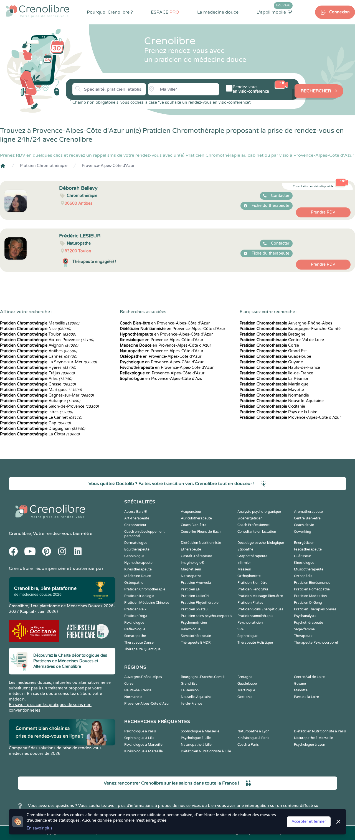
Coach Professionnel (253, 525)
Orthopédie (303, 576)
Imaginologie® (192, 563)
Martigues (41, 389)
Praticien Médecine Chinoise (146, 603)
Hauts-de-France (280, 367)
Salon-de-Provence (49, 406)
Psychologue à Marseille (143, 745)
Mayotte (272, 389)
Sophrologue (247, 636)
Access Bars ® (135, 512)
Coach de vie (304, 525)
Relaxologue (191, 629)
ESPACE (165, 12)
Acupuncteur (191, 512)
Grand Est (273, 351)
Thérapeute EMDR (196, 642)
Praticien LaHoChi (195, 596)
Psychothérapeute (308, 623)
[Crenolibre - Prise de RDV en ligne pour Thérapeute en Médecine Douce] (37, 11)
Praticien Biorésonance (312, 583)
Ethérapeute (191, 549)
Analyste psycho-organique (259, 512)
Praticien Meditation (310, 596)
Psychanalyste (305, 616)
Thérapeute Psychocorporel (316, 642)
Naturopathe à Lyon (253, 731)
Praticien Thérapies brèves (315, 609)
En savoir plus (39, 828)
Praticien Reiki (135, 609)
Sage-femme (304, 629)
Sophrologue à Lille (139, 738)
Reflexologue (134, 629)
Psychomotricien (194, 623)
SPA (240, 629)
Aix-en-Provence (47, 339)
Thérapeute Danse (139, 642)
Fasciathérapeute (308, 549)
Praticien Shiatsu (194, 609)
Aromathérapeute (308, 512)
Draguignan (42, 428)
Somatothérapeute (196, 636)
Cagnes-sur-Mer (47, 395)
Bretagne (272, 334)
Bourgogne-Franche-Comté (290, 328)
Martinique (274, 384)
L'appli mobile (273, 12)
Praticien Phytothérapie (200, 603)
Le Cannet (41, 417)
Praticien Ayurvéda (196, 583)
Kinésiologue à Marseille (143, 751)
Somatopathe (135, 636)
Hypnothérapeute (138, 563)
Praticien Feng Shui (252, 589)
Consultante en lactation (256, 532)
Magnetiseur (191, 569)
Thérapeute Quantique (142, 649)
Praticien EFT (191, 589)
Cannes (38, 356)
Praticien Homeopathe (312, 589)
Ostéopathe (133, 583)
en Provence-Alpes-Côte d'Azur (165, 323)
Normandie (274, 395)
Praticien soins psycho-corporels (206, 616)
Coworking (302, 532)
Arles (36, 378)
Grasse (38, 384)
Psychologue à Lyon (309, 745)
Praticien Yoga (135, 616)
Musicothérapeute (308, 569)
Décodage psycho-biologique (260, 543)
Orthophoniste (249, 576)
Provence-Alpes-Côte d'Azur (108, 165)
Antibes (38, 351)
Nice (35, 328)
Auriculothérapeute (196, 518)
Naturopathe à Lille (196, 745)
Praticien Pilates (250, 603)
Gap (35, 423)
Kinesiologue (304, 563)
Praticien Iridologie (139, 596)
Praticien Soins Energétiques (260, 609)
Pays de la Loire (278, 412)
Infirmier (244, 563)
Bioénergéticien (249, 518)
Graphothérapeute (252, 556)
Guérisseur (302, 556)
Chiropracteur (135, 525)
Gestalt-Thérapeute (196, 556)
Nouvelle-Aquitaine (282, 401)
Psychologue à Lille (196, 738)
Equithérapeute (136, 549)
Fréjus (37, 373)
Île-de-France (276, 373)
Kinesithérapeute (138, 569)
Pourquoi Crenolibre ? (110, 12)
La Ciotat (40, 434)
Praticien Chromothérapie (43, 165)
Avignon (39, 345)
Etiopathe (245, 549)
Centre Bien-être (307, 518)
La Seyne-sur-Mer (48, 362)
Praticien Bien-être (252, 583)
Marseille (39, 323)
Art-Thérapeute (136, 518)
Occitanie (272, 406)
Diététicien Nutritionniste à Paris (320, 731)
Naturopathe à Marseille (313, 738)
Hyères (38, 367)
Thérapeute (303, 636)
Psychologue (134, 623)
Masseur (244, 569)
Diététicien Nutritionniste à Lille (206, 751)
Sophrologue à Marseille (200, 731)
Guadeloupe (275, 356)
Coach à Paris (248, 745)
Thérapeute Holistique (255, 642)
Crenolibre (20, 533)
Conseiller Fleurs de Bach (200, 532)
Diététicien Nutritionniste (201, 543)
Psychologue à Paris (140, 731)
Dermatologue (135, 543)
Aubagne (40, 401)
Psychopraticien (250, 623)
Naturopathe (191, 576)
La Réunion (275, 378)
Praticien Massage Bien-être (260, 596)
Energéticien (304, 543)
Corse (269, 345)
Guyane (271, 362)
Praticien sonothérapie (255, 616)
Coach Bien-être (193, 525)
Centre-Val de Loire (282, 339)
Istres (36, 412)
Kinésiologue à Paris (253, 738)
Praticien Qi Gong (308, 603)
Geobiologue (134, 556)
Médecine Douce (137, 576)
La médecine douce (218, 12)
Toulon (38, 334)
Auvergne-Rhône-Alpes (286, 323)
